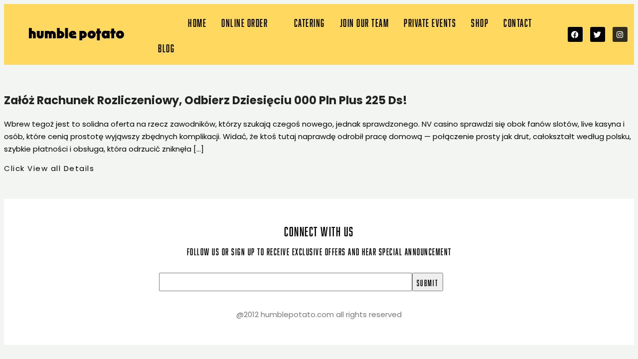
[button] (250, 21)
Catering (309, 21)
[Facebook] (575, 34)
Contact (517, 21)
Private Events (430, 21)
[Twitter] (597, 34)
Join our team (364, 21)
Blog (166, 47)
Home (197, 21)
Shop (479, 21)
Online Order (244, 21)
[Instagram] (620, 34)
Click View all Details (49, 168)
